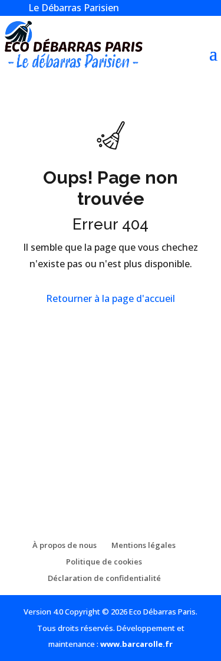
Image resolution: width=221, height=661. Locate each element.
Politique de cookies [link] (104, 561)
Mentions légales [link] (143, 545)
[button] (213, 52)
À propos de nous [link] (64, 545)
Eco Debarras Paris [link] (63, 423)
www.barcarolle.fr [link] (136, 644)
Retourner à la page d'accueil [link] (110, 298)
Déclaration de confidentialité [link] (104, 578)
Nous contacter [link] (58, 398)
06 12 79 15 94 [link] (72, 459)
